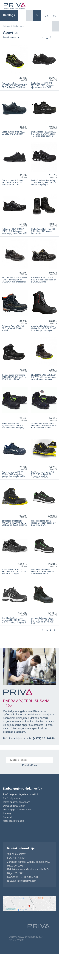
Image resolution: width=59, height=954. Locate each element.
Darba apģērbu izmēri (14, 805)
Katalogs (9, 15)
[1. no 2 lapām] (42, 37)
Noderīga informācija (13, 820)
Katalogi (7, 813)
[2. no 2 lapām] (54, 37)
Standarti (7, 817)
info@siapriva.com (26, 880)
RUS (54, 16)
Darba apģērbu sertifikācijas (17, 809)
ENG (47, 16)
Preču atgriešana (11, 798)
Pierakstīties (29, 765)
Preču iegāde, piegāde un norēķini (20, 794)
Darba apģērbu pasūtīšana (16, 802)
